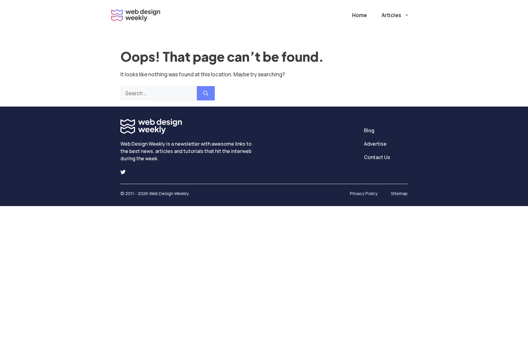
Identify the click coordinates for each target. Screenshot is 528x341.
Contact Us (377, 157)
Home (359, 15)
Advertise (375, 143)
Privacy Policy (364, 193)
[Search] (206, 93)
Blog (369, 130)
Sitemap (399, 193)
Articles (391, 15)
